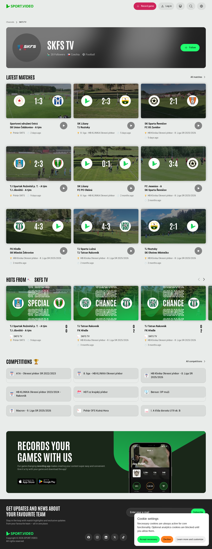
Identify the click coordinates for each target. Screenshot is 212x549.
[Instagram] (97, 537)
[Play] (63, 125)
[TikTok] (123, 537)
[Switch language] (201, 6)
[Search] (191, 6)
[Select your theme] (180, 6)
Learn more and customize (190, 539)
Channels (10, 22)
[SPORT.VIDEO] (19, 6)
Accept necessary (148, 539)
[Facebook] (88, 537)
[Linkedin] (106, 537)
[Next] (204, 279)
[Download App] (26, 481)
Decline (167, 539)
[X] (114, 537)
